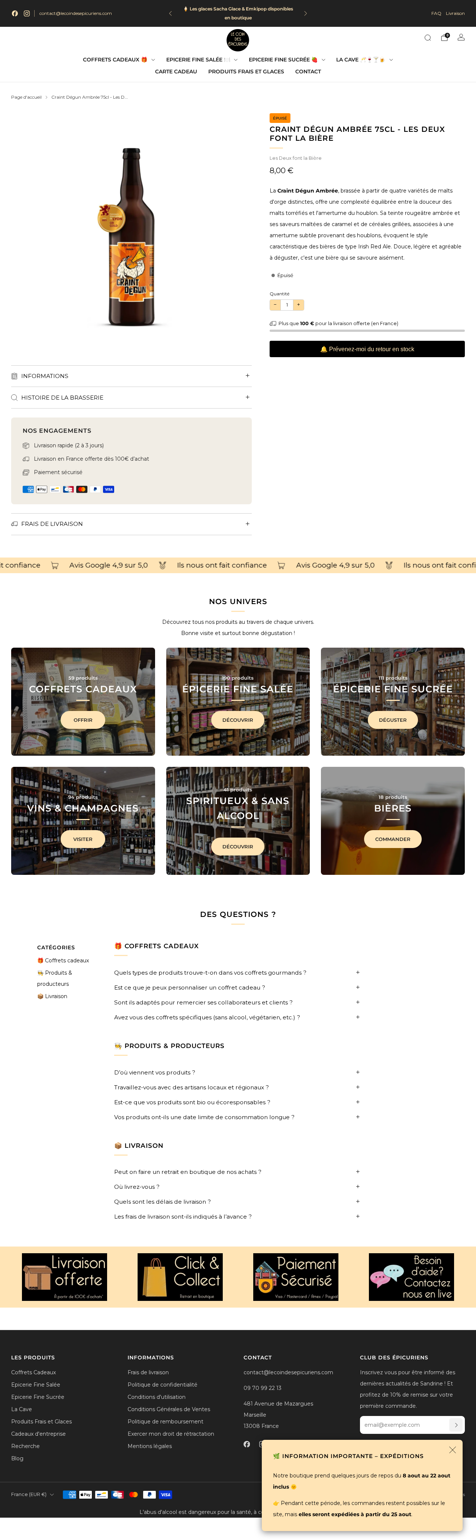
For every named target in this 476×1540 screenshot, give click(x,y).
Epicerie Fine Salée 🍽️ (198, 59)
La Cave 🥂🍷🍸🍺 (360, 59)
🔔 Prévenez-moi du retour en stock (367, 349)
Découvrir (237, 720)
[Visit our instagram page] (27, 13)
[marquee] (238, 566)
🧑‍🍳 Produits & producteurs (54, 978)
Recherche (25, 1446)
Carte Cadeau (176, 71)
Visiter (83, 839)
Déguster (393, 720)
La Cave (21, 1409)
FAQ (436, 13)
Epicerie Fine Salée (35, 1384)
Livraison (455, 13)
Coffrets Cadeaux (33, 1372)
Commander (393, 839)
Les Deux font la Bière (296, 158)
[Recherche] (427, 37)
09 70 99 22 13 (263, 1388)
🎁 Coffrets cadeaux (63, 960)
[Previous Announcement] (170, 13)
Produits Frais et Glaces (246, 71)
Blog (17, 1458)
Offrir (83, 720)
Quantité (279, 293)
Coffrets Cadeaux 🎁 (115, 59)
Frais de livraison (148, 1372)
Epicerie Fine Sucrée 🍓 (283, 59)
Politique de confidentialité (162, 1384)
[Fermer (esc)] (453, 1450)
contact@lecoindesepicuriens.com (75, 13)
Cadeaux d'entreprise (38, 1434)
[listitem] (238, 13)
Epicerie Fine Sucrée (37, 1397)
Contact (308, 71)
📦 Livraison (52, 996)
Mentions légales (150, 1446)
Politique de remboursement (165, 1421)
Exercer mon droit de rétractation (171, 1434)
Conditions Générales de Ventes (169, 1409)
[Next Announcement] (306, 13)
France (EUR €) (28, 1494)
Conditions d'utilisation (157, 1397)
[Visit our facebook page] (15, 13)
